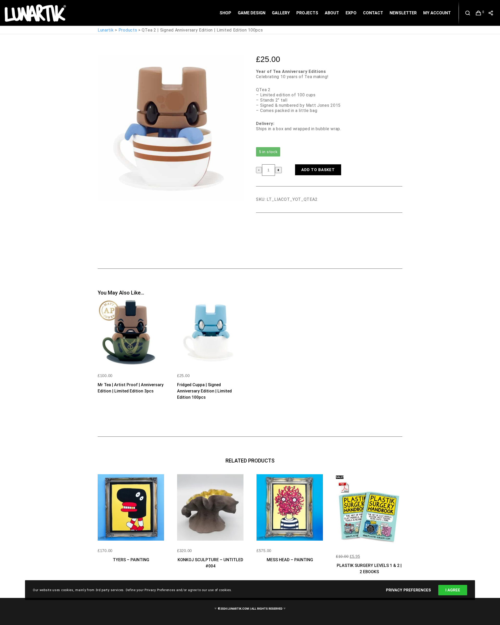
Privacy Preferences (408, 590)
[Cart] (478, 13)
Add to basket (318, 169)
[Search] (468, 13)
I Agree (452, 590)
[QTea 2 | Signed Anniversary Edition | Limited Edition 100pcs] (260, 227)
